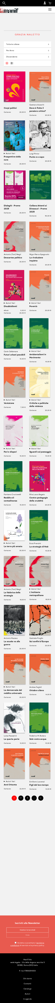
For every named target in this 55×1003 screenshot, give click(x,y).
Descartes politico (13, 258)
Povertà (33, 306)
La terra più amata (13, 547)
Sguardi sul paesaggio (40, 452)
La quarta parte (11, 739)
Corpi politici (10, 108)
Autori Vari (10, 154)
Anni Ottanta (10, 785)
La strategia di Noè (38, 547)
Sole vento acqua (37, 739)
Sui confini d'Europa (39, 642)
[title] (49, 3)
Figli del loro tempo (39, 785)
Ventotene (9, 403)
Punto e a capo (36, 157)
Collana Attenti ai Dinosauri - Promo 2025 (38, 209)
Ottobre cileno (36, 691)
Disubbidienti (10, 306)
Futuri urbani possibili (14, 355)
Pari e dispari (10, 452)
